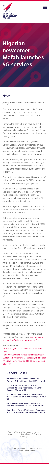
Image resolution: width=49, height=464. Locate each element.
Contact (11, 434)
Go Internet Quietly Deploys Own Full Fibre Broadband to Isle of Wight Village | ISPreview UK (26, 397)
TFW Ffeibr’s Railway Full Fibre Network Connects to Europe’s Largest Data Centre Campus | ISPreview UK (24, 388)
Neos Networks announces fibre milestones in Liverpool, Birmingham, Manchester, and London (24, 356)
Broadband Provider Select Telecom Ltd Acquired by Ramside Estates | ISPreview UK (25, 405)
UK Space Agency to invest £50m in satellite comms (22, 350)
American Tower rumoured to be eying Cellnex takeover (24, 362)
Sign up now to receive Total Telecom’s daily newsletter (23, 338)
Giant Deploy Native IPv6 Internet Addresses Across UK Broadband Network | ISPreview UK (26, 411)
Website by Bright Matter (24, 451)
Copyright (24, 436)
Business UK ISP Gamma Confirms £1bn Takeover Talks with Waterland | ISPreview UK (26, 380)
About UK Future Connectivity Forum (23, 432)
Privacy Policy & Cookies (30, 434)
